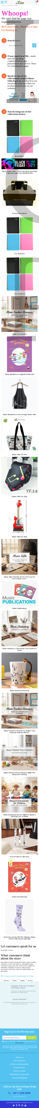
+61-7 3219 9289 (21, 1093)
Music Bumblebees (16, 1102)
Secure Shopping (19, 1078)
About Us (20, 1057)
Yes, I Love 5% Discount (31, 1037)
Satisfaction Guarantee (20, 1074)
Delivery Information (19, 1064)
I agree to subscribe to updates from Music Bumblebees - (20, 1042)
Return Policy (19, 1067)
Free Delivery (19, 1061)
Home (4, 5)
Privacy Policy (20, 1043)
